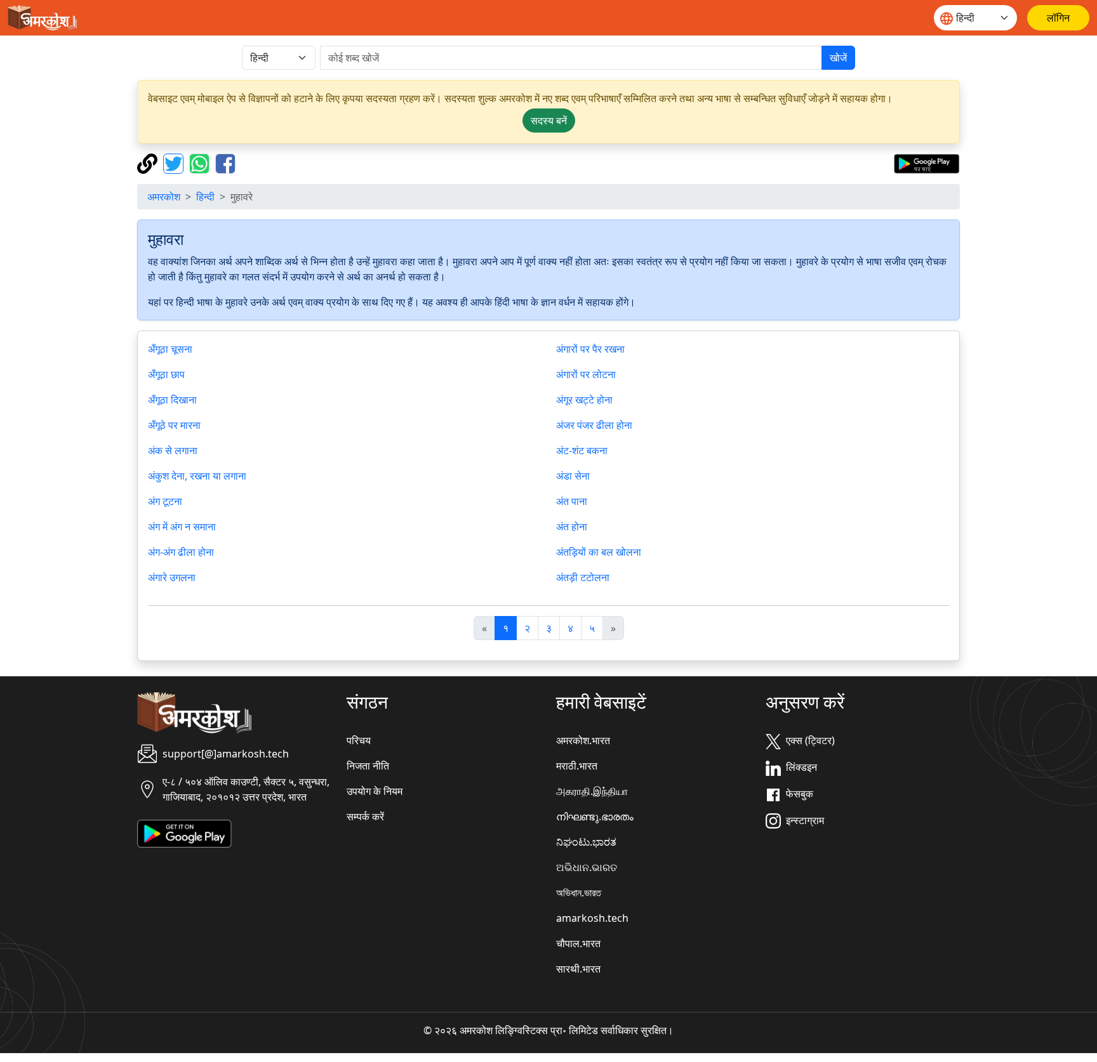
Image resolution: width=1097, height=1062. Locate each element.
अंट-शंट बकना (582, 450)
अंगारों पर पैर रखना (590, 349)
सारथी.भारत (578, 969)
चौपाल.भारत (578, 943)
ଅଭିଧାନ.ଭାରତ (586, 867)
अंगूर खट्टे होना (584, 400)
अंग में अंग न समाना (182, 527)
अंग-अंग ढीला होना (181, 552)
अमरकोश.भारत (583, 740)
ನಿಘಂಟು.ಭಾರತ (586, 842)
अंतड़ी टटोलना (582, 577)
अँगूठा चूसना (170, 349)
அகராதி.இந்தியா (592, 791)
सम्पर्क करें (365, 816)
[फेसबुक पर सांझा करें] (225, 162)
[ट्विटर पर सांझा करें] (175, 162)
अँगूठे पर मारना (174, 425)
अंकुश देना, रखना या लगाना (197, 476)
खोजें (838, 58)
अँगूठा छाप (166, 374)
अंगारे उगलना (172, 577)
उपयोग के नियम (374, 791)
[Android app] (184, 832)
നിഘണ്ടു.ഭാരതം (595, 816)
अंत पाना (571, 501)
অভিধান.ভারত (578, 893)
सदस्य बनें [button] (549, 121)
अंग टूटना (165, 501)
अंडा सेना (573, 476)
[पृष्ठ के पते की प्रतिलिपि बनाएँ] (149, 162)
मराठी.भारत (576, 766)
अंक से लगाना (172, 450)
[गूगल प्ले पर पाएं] (926, 162)
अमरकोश (163, 197)
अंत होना (571, 527)
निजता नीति (368, 766)
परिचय (359, 740)
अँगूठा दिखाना (172, 400)
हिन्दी (205, 197)
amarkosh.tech (592, 918)
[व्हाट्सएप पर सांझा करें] (201, 162)
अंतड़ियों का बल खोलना (598, 552)
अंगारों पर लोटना (586, 374)
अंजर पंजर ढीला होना (594, 425)
